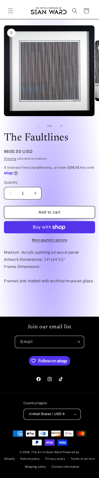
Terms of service (82, 458)
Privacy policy (55, 458)
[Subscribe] (78, 342)
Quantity (11, 182)
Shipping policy (35, 466)
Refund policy (30, 458)
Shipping (10, 158)
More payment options (49, 240)
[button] (10, 11)
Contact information (65, 466)
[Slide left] (38, 126)
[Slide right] (61, 126)
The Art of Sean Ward (46, 452)
